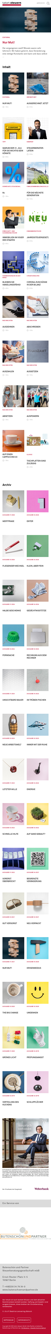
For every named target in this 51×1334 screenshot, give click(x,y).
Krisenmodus (34, 968)
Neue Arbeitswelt (11, 745)
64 (3, 193)
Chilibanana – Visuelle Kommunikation (33, 1328)
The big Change (10, 1013)
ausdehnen (8, 327)
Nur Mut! (8, 42)
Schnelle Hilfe (10, 834)
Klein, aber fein (35, 566)
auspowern (33, 416)
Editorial (6, 37)
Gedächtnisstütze (36, 611)
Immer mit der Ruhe (37, 745)
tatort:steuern (11, 4)
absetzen (7, 416)
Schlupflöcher (35, 1102)
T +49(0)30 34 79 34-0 (13, 1287)
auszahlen (8, 372)
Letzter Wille (9, 789)
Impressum (8, 1320)
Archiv (41, 3)
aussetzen (32, 372)
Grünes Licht (9, 1057)
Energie (31, 789)
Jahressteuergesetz (38, 237)
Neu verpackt (34, 923)
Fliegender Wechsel (13, 566)
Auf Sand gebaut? (36, 834)
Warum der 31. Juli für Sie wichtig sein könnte (12, 150)
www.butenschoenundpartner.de (20, 1290)
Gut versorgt (9, 923)
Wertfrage (8, 521)
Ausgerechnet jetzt (37, 103)
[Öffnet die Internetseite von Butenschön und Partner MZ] (25, 1233)
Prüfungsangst (35, 1057)
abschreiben (33, 327)
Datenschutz (24, 1320)
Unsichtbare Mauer (12, 700)
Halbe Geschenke (11, 611)
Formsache (8, 655)
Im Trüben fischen (36, 700)
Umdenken (32, 1013)
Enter (30, 521)
